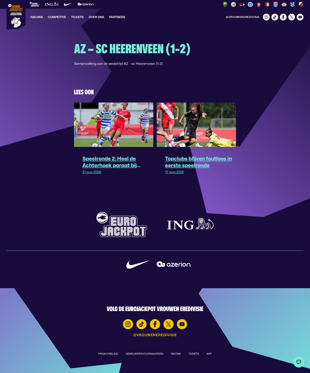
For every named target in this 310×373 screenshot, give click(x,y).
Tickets (77, 17)
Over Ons (96, 17)
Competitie (57, 17)
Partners (117, 17)
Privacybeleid (108, 353)
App (209, 353)
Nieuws (37, 17)
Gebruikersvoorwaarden (144, 353)
